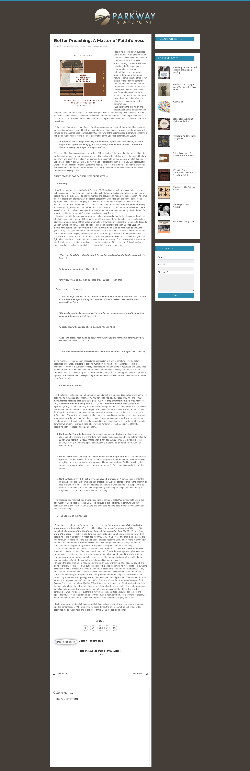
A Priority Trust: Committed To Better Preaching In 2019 (183, 172)
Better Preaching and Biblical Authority (183, 120)
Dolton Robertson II (71, 46)
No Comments (100, 46)
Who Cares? (178, 102)
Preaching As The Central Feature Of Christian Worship (185, 70)
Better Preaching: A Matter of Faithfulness (183, 154)
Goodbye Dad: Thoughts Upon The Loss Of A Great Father (185, 87)
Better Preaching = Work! (184, 221)
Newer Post (63, 673)
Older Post (138, 673)
